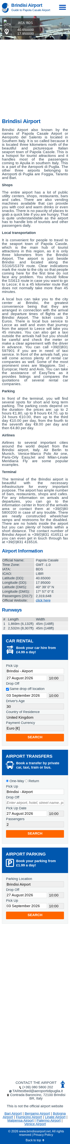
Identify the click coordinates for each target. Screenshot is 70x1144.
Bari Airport (13, 1113)
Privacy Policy (43, 1134)
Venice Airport (35, 1124)
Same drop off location (27, 689)
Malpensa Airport (20, 1120)
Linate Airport (55, 1117)
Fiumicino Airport (29, 1117)
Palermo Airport (49, 1120)
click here (43, 600)
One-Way (16, 781)
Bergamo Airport (37, 1113)
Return (33, 781)
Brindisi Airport (26, 5)
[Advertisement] (35, 76)
